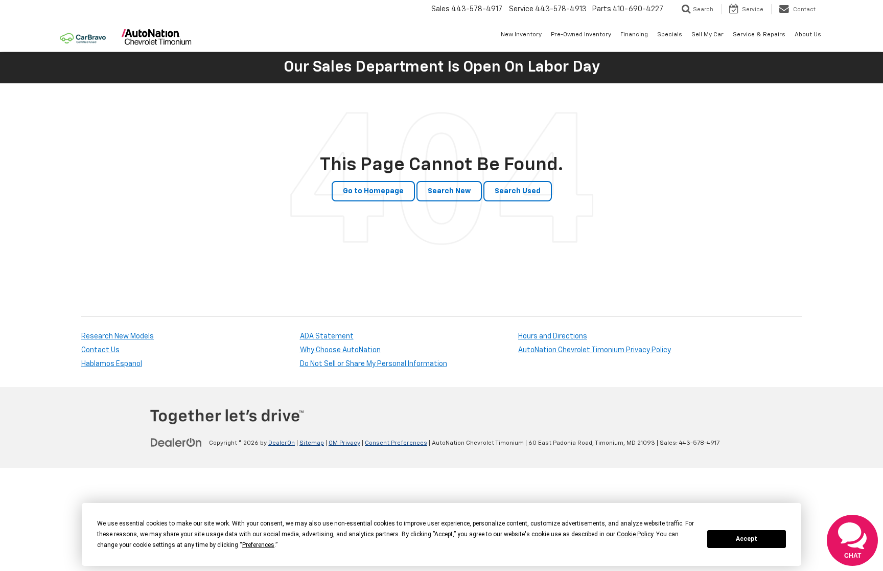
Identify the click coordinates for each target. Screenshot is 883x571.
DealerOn (281, 443)
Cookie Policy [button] (635, 534)
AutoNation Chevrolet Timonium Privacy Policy (594, 350)
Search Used (518, 191)
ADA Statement (327, 336)
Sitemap (311, 443)
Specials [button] (669, 35)
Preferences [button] (258, 545)
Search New (449, 191)
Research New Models (117, 336)
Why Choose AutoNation (340, 350)
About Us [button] (808, 35)
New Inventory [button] (521, 35)
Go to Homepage (373, 191)
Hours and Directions (552, 336)
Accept (746, 538)
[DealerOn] (176, 442)
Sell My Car (707, 35)
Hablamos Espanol (111, 364)
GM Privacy (344, 443)
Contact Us (100, 350)
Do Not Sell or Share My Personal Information (373, 364)
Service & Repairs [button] (759, 35)
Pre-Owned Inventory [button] (581, 35)
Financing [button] (634, 35)
